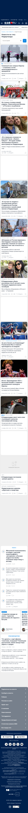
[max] (14, 744)
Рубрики (4, 697)
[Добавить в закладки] (25, 78)
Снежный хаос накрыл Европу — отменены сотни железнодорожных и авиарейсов (13, 68)
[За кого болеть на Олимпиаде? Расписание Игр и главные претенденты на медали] (14, 331)
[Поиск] (19, 23)
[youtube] (21, 744)
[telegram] (6, 744)
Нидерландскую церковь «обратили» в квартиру (11, 489)
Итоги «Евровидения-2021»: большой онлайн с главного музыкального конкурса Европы (12, 383)
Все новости (10, 31)
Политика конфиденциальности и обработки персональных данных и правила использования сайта (14, 786)
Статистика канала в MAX (9, 724)
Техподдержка (6, 716)
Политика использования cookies (14, 781)
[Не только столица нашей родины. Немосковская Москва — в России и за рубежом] (14, 90)
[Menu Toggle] (2, 23)
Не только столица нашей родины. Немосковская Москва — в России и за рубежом (13, 104)
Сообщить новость (7, 693)
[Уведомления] (22, 23)
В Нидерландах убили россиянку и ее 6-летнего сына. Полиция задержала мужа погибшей (13, 284)
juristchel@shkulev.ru (16, 764)
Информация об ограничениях (14, 779)
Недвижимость (5, 19)
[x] (17, 744)
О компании (5, 708)
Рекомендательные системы (14, 783)
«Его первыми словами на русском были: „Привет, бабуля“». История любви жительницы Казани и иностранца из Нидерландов (12, 140)
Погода (21, 19)
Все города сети (6, 727)
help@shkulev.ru (17, 765)
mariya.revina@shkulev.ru (9, 773)
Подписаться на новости (9, 689)
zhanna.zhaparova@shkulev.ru (9, 770)
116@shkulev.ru (20, 762)
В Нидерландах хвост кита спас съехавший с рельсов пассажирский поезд (13, 419)
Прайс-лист (5, 704)
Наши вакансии (6, 712)
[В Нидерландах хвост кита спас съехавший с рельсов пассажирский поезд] (14, 405)
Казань (4, 31)
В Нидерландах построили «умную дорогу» (11, 478)
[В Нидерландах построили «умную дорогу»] (14, 465)
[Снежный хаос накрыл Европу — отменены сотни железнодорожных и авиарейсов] (14, 53)
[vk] (10, 744)
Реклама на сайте (6, 701)
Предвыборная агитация (9, 720)
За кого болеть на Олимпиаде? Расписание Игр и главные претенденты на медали (13, 344)
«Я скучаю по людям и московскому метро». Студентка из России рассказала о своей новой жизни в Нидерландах (11, 205)
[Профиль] (26, 23)
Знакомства (14, 19)
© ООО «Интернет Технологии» (14, 803)
